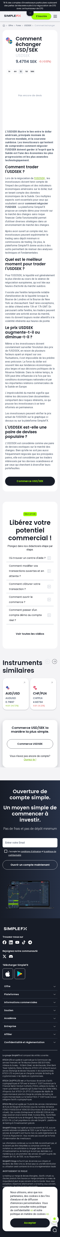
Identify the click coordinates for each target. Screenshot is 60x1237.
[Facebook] (4, 942)
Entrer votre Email (15, 842)
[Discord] (11, 957)
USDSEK (27, 25)
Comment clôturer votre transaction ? (24, 586)
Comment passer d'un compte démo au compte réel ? (25, 615)
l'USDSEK (39, 178)
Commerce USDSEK (30, 744)
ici (32, 1210)
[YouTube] (17, 942)
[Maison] (4, 26)
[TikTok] (24, 942)
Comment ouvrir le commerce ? (21, 599)
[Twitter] (4, 957)
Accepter (30, 1223)
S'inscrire (41, 16)
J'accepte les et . (32, 853)
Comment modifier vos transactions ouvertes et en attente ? (26, 571)
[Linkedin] (11, 942)
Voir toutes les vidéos (30, 634)
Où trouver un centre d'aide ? (27, 558)
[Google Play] (20, 978)
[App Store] (8, 978)
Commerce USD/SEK (30, 481)
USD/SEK (29, 44)
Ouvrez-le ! (30, 759)
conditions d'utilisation (31, 851)
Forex (18, 25)
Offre (10, 25)
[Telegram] (30, 942)
